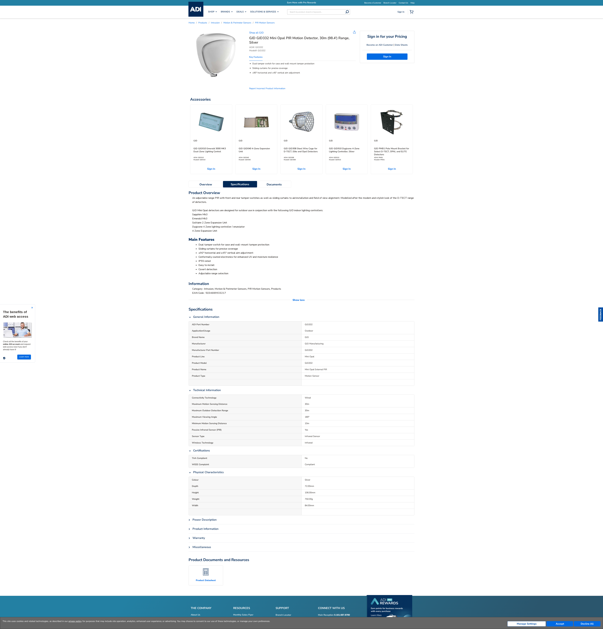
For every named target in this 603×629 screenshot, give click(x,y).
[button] (600, 314)
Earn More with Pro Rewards (301, 2)
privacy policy (74, 621)
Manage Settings (527, 624)
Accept (560, 624)
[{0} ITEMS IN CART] (412, 12)
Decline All (587, 624)
